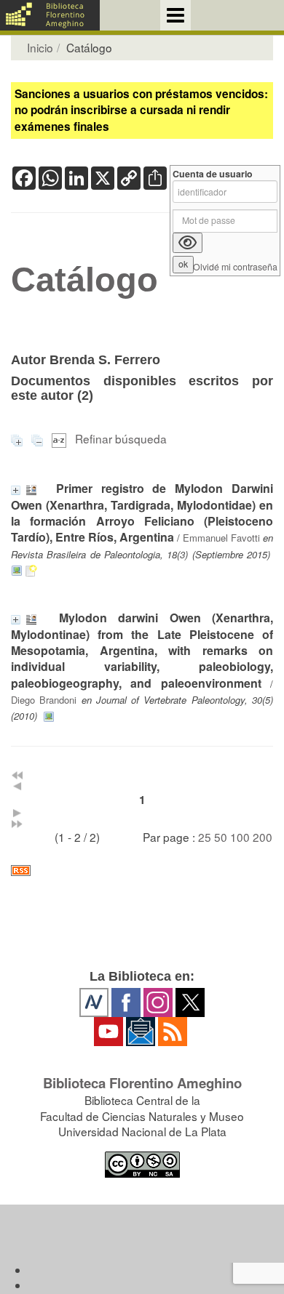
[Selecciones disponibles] (60, 438)
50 (220, 837)
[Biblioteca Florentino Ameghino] (50, 15)
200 (262, 837)
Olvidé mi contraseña (235, 267)
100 (240, 837)
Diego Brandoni (43, 700)
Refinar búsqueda (121, 438)
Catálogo (84, 280)
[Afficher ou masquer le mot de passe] (187, 243)
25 (204, 837)
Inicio (40, 47)
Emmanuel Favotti (221, 537)
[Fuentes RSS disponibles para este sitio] (142, 870)
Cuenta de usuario (213, 174)
